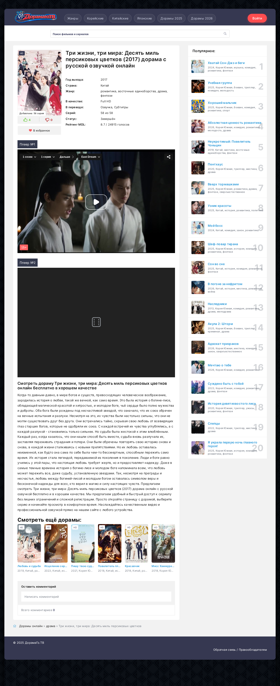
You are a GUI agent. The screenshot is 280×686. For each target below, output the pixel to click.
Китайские (120, 18)
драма (50, 626)
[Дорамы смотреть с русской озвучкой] (35, 18)
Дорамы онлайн (31, 626)
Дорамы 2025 (171, 18)
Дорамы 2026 (202, 18)
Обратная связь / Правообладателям (240, 649)
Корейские (95, 18)
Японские (144, 18)
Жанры (72, 18)
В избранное (41, 130)
